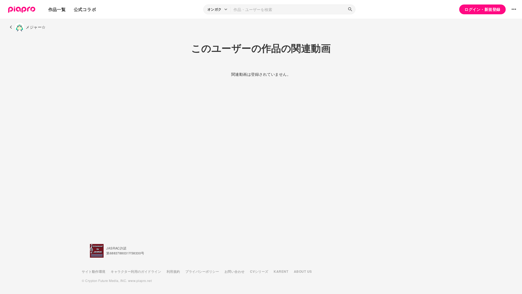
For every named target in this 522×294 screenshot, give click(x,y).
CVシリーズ (259, 271)
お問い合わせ (235, 271)
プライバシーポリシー (202, 271)
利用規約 (173, 271)
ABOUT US (303, 271)
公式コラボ (85, 9)
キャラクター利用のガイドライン (136, 271)
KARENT (281, 271)
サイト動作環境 (93, 271)
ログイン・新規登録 (482, 9)
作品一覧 (57, 9)
